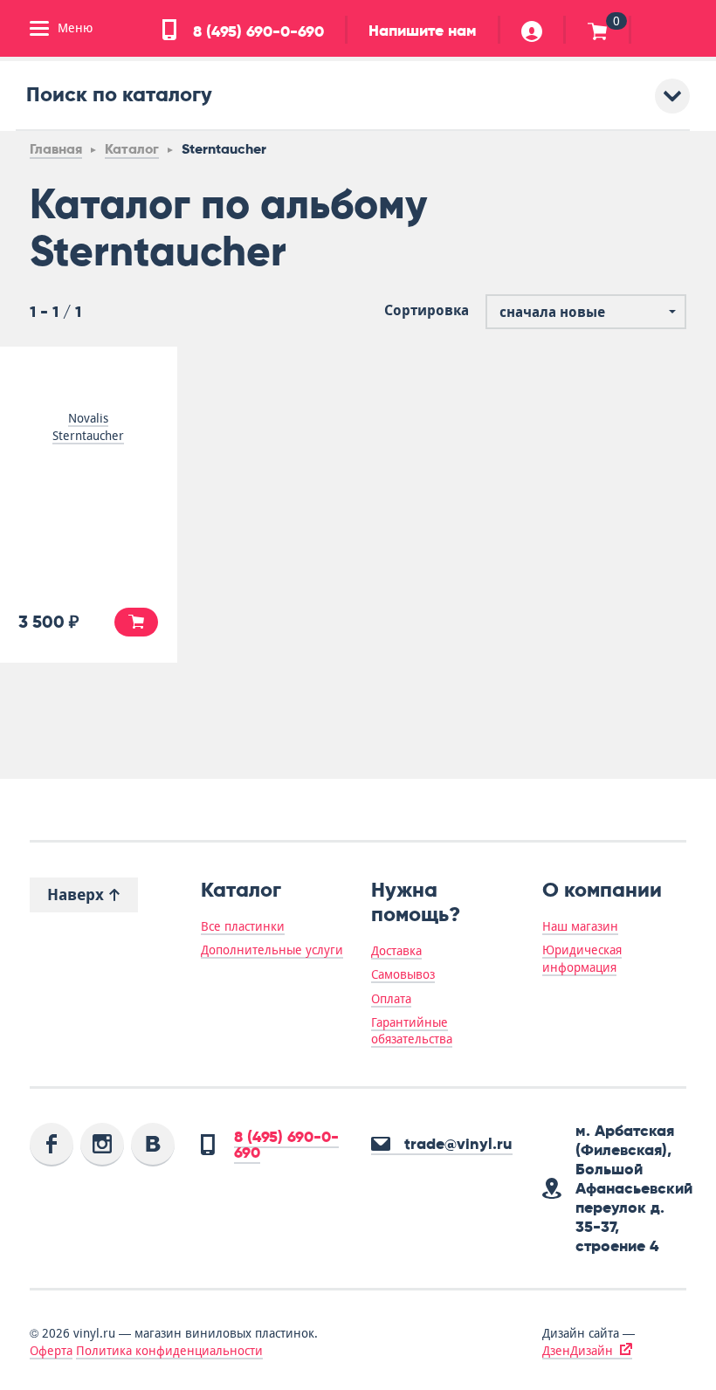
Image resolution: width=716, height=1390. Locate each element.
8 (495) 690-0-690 (256, 31)
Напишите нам (422, 30)
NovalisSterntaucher (88, 427)
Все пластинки (243, 926)
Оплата (391, 999)
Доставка (396, 951)
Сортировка (426, 311)
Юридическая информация (582, 958)
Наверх (77, 894)
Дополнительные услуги (272, 950)
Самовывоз (403, 974)
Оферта (51, 1351)
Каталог (132, 149)
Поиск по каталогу (119, 94)
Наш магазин (580, 926)
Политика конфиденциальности (169, 1351)
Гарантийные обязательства (411, 1030)
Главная (56, 149)
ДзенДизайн (577, 1351)
